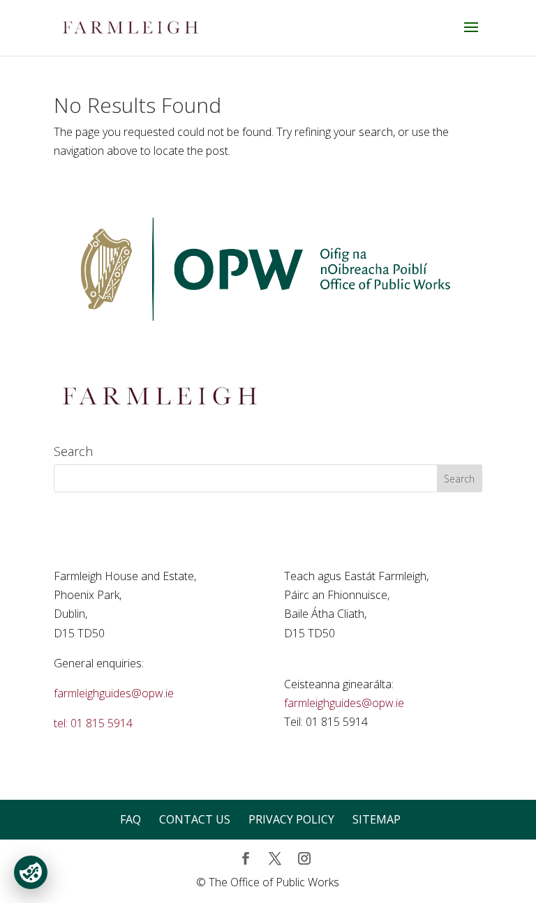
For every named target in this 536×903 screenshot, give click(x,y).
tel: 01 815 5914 (93, 723)
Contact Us (194, 819)
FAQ (130, 819)
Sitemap (376, 819)
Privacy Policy (291, 819)
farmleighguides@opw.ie (114, 693)
